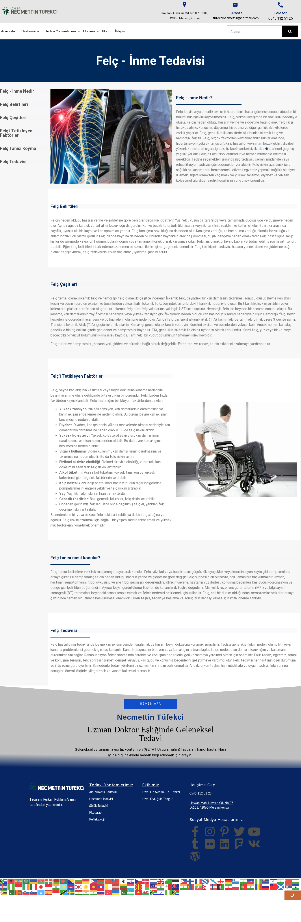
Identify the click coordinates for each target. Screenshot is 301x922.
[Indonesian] (18, 886)
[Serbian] (288, 886)
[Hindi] (281, 881)
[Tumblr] (195, 843)
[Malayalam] (161, 886)
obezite (264, 149)
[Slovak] (26, 892)
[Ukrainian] (116, 892)
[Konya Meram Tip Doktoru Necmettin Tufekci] (57, 787)
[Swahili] (63, 892)
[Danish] (146, 881)
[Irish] (26, 886)
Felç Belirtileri (14, 104)
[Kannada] (56, 886)
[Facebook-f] (195, 831)
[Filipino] (183, 881)
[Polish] (236, 886)
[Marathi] (183, 886)
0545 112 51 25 (280, 18)
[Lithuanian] (123, 886)
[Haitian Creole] (251, 881)
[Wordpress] (195, 856)
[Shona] (3, 892)
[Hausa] (258, 881)
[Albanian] (11, 881)
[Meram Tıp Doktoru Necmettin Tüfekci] (30, 11)
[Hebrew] (273, 881)
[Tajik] (78, 892)
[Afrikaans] (3, 881)
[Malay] (153, 886)
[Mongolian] (191, 886)
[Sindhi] (11, 892)
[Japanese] (41, 886)
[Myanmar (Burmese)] (198, 886)
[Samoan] (273, 886)
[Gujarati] (243, 881)
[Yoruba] (168, 892)
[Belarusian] (56, 881)
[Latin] (108, 886)
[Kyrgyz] (93, 886)
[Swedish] (71, 892)
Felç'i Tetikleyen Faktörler (16, 133)
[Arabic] (26, 881)
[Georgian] (221, 881)
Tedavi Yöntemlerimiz (61, 31)
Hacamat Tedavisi (101, 799)
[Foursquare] (239, 843)
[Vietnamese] (138, 892)
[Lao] (101, 886)
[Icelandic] (3, 886)
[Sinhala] (18, 892)
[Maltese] (168, 886)
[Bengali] (63, 881)
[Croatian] (131, 881)
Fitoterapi (95, 812)
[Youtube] (254, 831)
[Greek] (236, 881)
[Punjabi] (251, 886)
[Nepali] (206, 886)
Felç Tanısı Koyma (18, 148)
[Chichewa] (101, 881)
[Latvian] (116, 886)
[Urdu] (123, 892)
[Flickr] (209, 843)
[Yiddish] (161, 892)
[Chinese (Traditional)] (116, 881)
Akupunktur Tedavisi (103, 792)
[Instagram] (209, 831)
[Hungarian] (296, 881)
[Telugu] (93, 892)
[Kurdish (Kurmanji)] (86, 886)
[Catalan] (86, 881)
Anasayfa (8, 31)
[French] (198, 881)
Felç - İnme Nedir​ (17, 91)
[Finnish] (191, 881)
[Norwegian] (213, 886)
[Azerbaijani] (41, 881)
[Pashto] (221, 886)
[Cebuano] (93, 881)
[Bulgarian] (78, 881)
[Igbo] (11, 886)
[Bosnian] (71, 881)
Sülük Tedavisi (98, 805)
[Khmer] (71, 886)
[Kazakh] (63, 886)
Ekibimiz (89, 31)
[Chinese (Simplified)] (108, 881)
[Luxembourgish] (131, 886)
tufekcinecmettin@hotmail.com (236, 18)
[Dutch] (153, 881)
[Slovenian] (33, 892)
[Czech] (138, 881)
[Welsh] (146, 892)
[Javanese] (48, 886)
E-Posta (235, 13)
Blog (105, 31)
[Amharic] (18, 881)
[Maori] (176, 886)
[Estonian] (176, 881)
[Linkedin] (224, 843)
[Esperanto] (168, 881)
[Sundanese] (56, 892)
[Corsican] (123, 881)
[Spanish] (48, 892)
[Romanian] (258, 886)
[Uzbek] (131, 892)
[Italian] (33, 886)
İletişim (120, 31)
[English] (161, 881)
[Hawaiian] (266, 881)
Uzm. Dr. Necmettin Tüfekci (161, 792)
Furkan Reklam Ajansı (59, 799)
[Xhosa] (153, 892)
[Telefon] (280, 4)
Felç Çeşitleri (13, 117)
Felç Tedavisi (13, 161)
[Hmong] (288, 881)
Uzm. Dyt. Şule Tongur (157, 799)
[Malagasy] (146, 886)
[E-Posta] (235, 4)
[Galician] (213, 881)
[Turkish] (108, 892)
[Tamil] (86, 892)
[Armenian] (33, 881)
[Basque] (48, 881)
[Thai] (101, 892)
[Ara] (290, 31)
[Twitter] (239, 831)
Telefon (281, 13)
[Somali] (41, 892)
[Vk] (254, 843)
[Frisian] (206, 881)
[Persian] (228, 886)
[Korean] (78, 886)
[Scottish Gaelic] (281, 886)
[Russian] (266, 886)
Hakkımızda (30, 31)
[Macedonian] (138, 886)
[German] (228, 881)
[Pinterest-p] (224, 831)
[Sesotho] (296, 886)
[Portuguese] (243, 886)
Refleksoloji (96, 819)
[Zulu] (176, 892)
